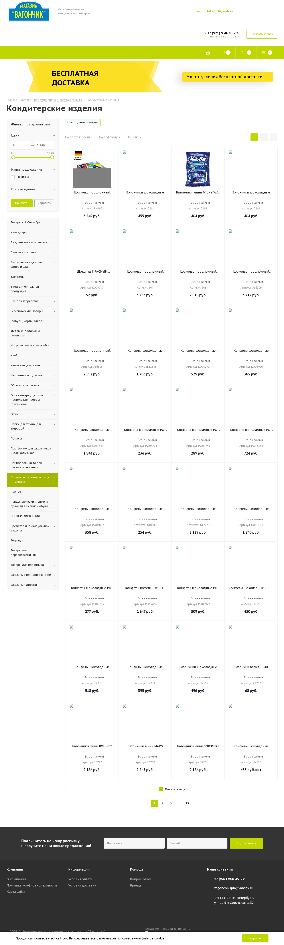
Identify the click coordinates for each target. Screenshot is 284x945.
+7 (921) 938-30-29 (222, 33)
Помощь (137, 869)
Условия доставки (82, 885)
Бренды (136, 885)
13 (187, 803)
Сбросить (44, 203)
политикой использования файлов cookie (131, 938)
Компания (15, 869)
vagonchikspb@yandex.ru (216, 11)
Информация (79, 869)
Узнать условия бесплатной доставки (225, 76)
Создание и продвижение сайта (168, 928)
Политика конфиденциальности (32, 885)
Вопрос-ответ (140, 879)
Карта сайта (16, 892)
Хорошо (255, 938)
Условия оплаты (80, 879)
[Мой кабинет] (208, 52)
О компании (16, 879)
